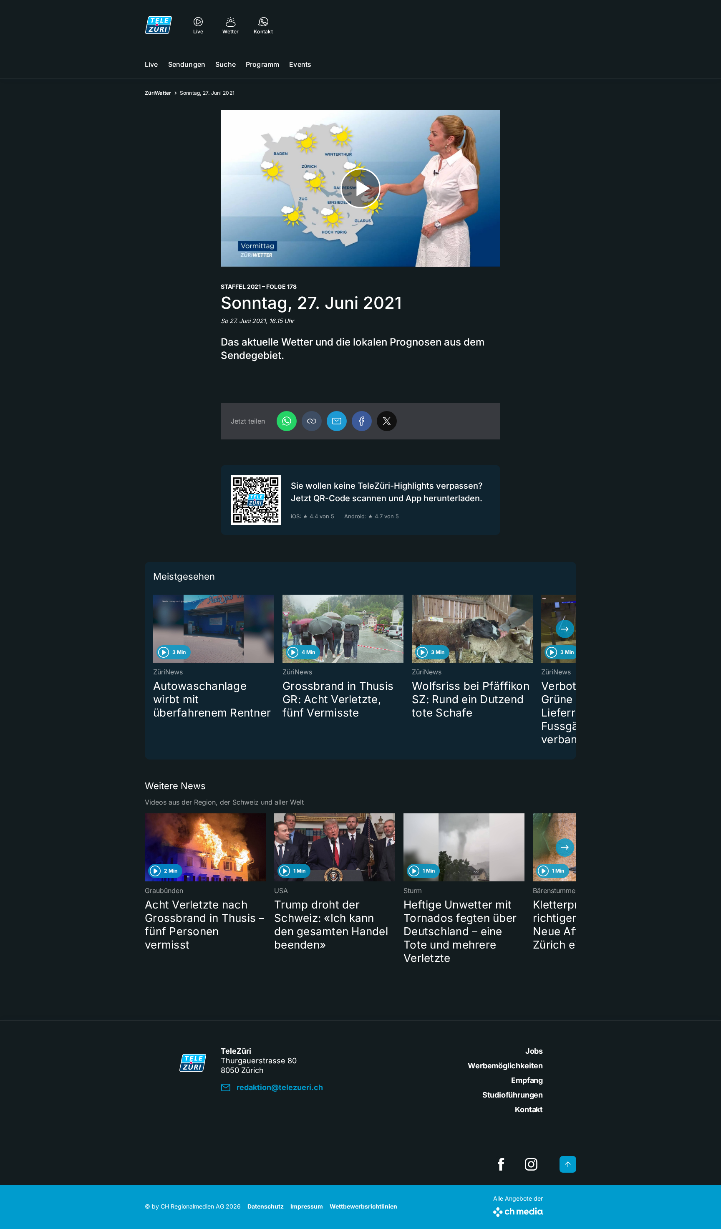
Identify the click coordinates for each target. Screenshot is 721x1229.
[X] (387, 421)
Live (151, 64)
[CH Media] (518, 1210)
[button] (312, 421)
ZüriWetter (158, 93)
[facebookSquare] (501, 1164)
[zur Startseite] (158, 25)
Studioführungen (512, 1094)
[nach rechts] (565, 629)
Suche (225, 64)
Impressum (306, 1206)
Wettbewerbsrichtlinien (363, 1206)
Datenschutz (265, 1206)
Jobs (534, 1051)
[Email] (337, 421)
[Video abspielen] (360, 188)
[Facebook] (362, 421)
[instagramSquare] (531, 1164)
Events (300, 64)
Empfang (527, 1080)
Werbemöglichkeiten (505, 1065)
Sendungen (186, 64)
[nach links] (156, 629)
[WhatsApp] (287, 421)
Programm (262, 64)
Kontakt (529, 1109)
